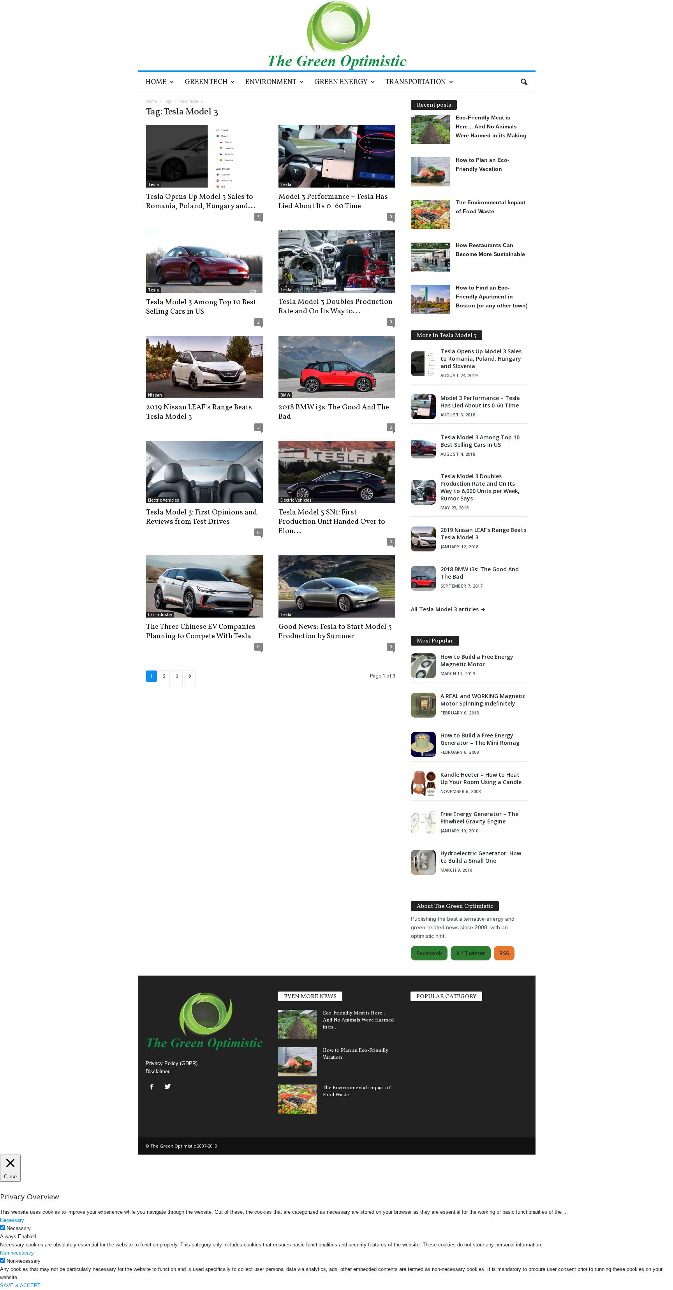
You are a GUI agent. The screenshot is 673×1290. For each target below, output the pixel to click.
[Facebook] (154, 1087)
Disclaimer (157, 1071)
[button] (523, 82)
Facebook (429, 953)
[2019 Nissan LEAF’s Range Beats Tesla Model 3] (204, 367)
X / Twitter (470, 953)
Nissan (155, 395)
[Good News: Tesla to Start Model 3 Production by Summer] (336, 586)
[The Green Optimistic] (337, 35)
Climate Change (431, 1037)
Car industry (160, 614)
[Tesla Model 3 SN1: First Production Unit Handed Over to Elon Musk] (336, 472)
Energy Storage (430, 1051)
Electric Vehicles (163, 500)
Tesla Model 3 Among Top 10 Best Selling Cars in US (201, 307)
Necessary (19, 1228)
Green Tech (206, 82)
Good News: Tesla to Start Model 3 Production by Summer (335, 631)
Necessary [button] (12, 1220)
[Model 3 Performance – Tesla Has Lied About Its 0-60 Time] (336, 156)
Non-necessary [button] (17, 1253)
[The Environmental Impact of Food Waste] (297, 1099)
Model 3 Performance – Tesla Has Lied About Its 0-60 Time (333, 201)
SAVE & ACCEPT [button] (20, 1285)
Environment (270, 82)
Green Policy (427, 1093)
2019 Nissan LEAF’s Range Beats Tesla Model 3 (199, 412)
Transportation (416, 82)
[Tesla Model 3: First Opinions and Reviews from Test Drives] (204, 472)
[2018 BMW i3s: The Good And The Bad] (336, 367)
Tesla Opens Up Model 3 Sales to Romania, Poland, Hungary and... (200, 201)
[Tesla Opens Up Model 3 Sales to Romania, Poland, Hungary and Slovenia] (204, 156)
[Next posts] (190, 678)
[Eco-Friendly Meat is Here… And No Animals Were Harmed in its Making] (297, 1024)
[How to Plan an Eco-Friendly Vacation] (297, 1061)
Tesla (153, 184)
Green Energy (341, 82)
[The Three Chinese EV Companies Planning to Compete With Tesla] (204, 586)
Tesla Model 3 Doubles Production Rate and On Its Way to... (335, 306)
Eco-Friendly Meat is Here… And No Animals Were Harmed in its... (358, 1020)
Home (156, 82)
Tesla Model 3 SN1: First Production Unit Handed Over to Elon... (331, 521)
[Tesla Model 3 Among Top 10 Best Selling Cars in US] (204, 261)
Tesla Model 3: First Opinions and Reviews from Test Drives (201, 517)
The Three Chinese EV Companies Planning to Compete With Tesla (200, 631)
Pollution (422, 1065)
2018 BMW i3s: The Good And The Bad (333, 412)
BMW (285, 395)
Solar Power (426, 1023)
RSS (504, 953)
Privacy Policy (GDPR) (171, 1063)
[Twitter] (169, 1087)
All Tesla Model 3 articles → (448, 609)
